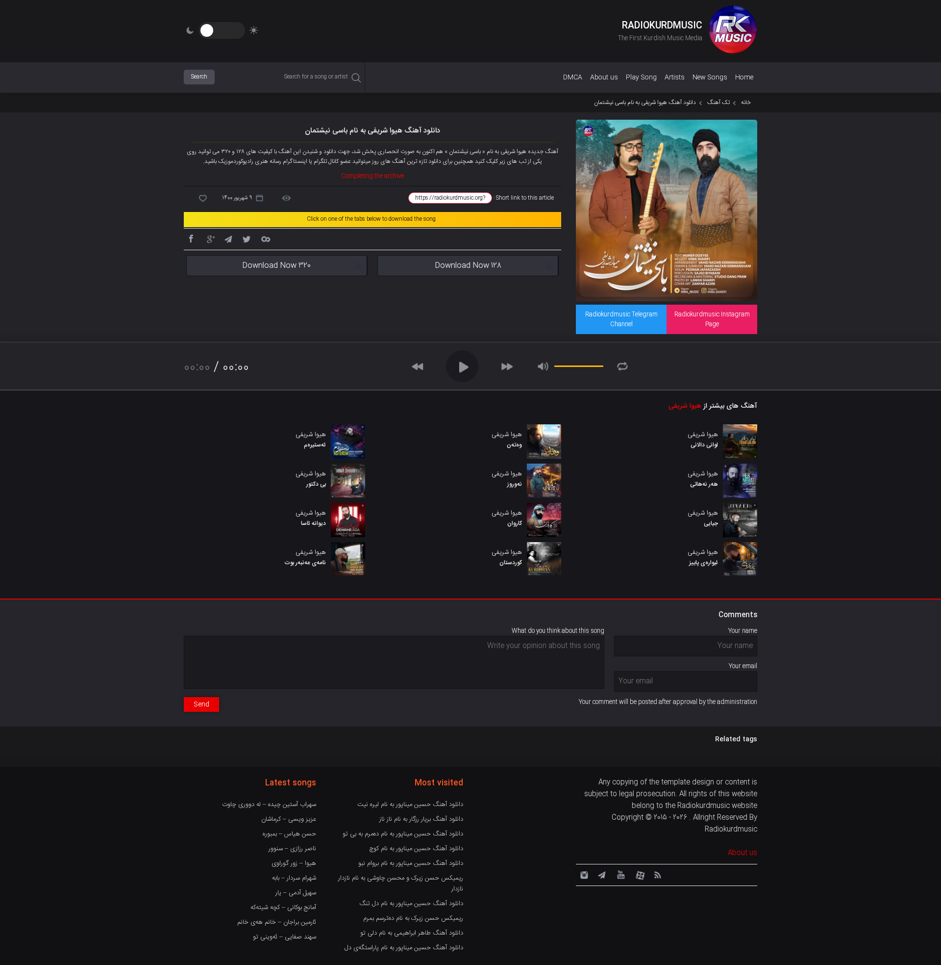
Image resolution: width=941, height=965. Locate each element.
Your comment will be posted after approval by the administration (668, 702)
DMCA (572, 77)
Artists (675, 77)
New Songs (710, 77)
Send (201, 704)
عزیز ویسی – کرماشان (288, 819)
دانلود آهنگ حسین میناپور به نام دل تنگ (411, 903)
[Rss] (657, 874)
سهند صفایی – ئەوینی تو (284, 937)
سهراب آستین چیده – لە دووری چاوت (269, 804)
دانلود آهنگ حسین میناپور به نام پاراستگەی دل (404, 947)
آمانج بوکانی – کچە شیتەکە (283, 907)
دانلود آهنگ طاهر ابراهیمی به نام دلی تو (411, 933)
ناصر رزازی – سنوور (292, 848)
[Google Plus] (209, 238)
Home (744, 77)
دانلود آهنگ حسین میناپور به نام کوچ (416, 848)
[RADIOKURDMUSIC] (732, 31)
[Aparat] (638, 874)
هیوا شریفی (685, 406)
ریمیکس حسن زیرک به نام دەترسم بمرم (413, 918)
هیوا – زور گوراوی (294, 863)
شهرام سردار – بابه (294, 878)
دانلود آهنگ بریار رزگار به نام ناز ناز (421, 819)
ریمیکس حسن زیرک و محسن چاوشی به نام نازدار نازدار (400, 883)
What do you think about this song (558, 631)
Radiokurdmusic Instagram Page (712, 319)
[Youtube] (620, 874)
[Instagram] (583, 874)
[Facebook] (191, 238)
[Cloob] (265, 238)
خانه (746, 102)
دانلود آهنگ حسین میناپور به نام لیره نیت (410, 804)
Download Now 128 (468, 266)
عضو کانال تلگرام (332, 161)
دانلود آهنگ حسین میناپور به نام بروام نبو (410, 863)
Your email (743, 666)
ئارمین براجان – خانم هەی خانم (276, 922)
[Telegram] (228, 238)
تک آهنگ (718, 102)
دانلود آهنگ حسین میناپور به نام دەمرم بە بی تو (403, 834)
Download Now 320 (276, 266)
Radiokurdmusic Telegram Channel (621, 319)
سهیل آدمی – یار (295, 892)
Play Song (641, 77)
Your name (742, 631)
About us (604, 77)
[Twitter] (246, 238)
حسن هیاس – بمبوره (289, 834)
